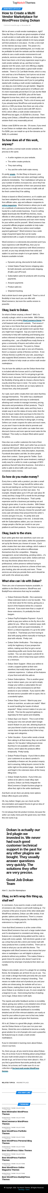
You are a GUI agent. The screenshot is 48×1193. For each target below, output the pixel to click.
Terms (27, 1189)
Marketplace (23, 1082)
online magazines (9, 205)
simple (12, 174)
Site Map (21, 1189)
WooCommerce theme (32, 320)
